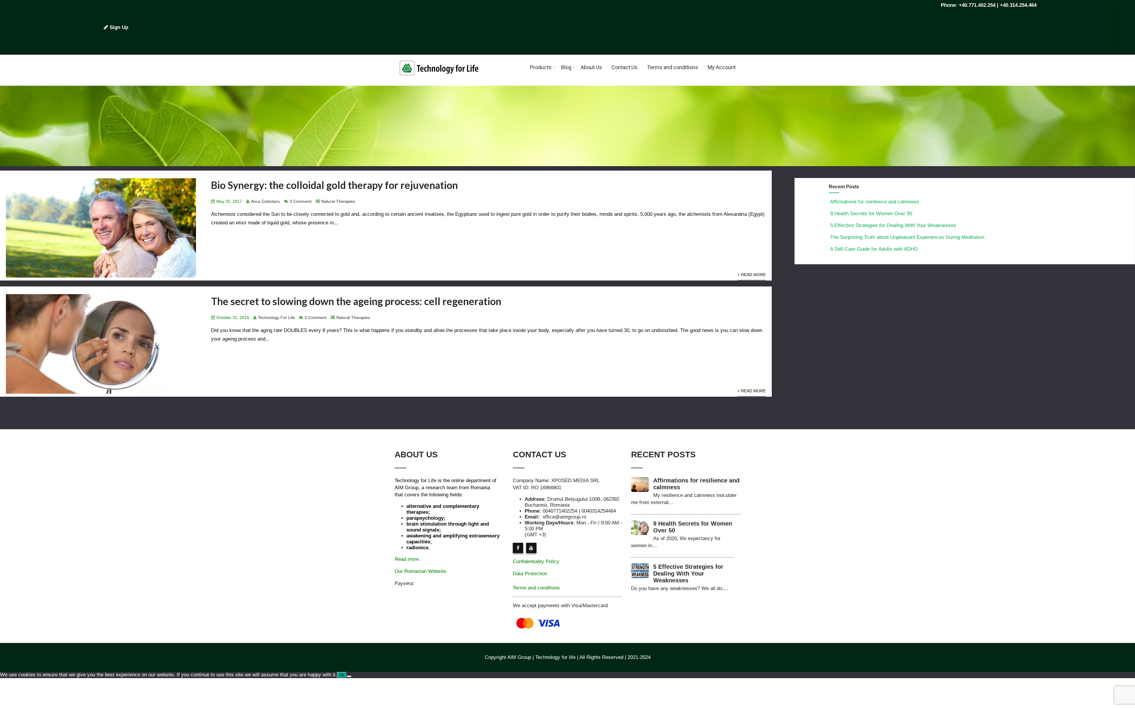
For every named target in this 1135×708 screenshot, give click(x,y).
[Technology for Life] (439, 82)
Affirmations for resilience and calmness (874, 202)
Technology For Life (276, 317)
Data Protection (530, 573)
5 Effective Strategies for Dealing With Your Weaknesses (893, 225)
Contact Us (625, 67)
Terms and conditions (672, 67)
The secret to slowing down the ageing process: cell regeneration (356, 301)
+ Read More (751, 275)
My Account (722, 67)
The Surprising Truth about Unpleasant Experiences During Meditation (907, 237)
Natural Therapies (338, 201)
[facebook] (518, 548)
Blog (566, 67)
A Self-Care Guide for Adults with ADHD (874, 249)
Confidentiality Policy (536, 561)
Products (541, 67)
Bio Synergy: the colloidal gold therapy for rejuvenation (334, 185)
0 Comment (301, 201)
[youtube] (531, 548)
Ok (341, 675)
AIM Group (407, 487)
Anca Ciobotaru (265, 201)
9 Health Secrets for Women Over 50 (871, 213)
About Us (591, 67)
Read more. (407, 559)
